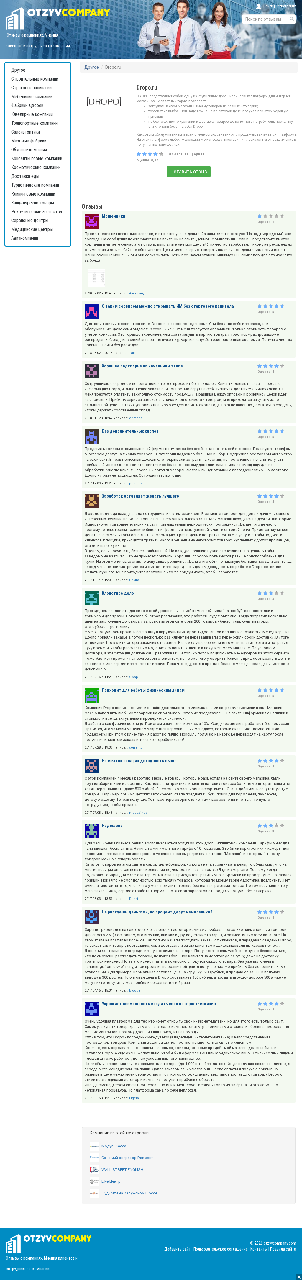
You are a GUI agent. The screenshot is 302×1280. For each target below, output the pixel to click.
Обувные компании (29, 149)
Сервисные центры (29, 220)
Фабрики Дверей (27, 105)
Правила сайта (283, 1249)
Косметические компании (35, 167)
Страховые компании (31, 88)
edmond (136, 418)
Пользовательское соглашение (220, 1249)
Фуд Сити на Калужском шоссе (129, 1193)
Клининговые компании (33, 194)
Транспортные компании (34, 123)
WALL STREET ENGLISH (122, 1169)
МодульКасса (113, 1146)
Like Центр (111, 1181)
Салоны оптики (25, 132)
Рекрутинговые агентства (36, 211)
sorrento (135, 747)
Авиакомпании (24, 238)
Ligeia (134, 1098)
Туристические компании (35, 185)
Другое (18, 70)
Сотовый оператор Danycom (127, 1158)
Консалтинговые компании (36, 158)
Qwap (133, 677)
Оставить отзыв (188, 171)
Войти (268, 6)
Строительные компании (34, 79)
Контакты (258, 1249)
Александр (138, 293)
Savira (134, 580)
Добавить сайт (177, 1249)
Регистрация (286, 6)
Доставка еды (25, 176)
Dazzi (133, 899)
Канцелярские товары (32, 203)
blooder (135, 990)
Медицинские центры (32, 229)
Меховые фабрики (28, 141)
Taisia (134, 353)
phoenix (135, 483)
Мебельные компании (31, 96)
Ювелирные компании (32, 114)
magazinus (138, 813)
